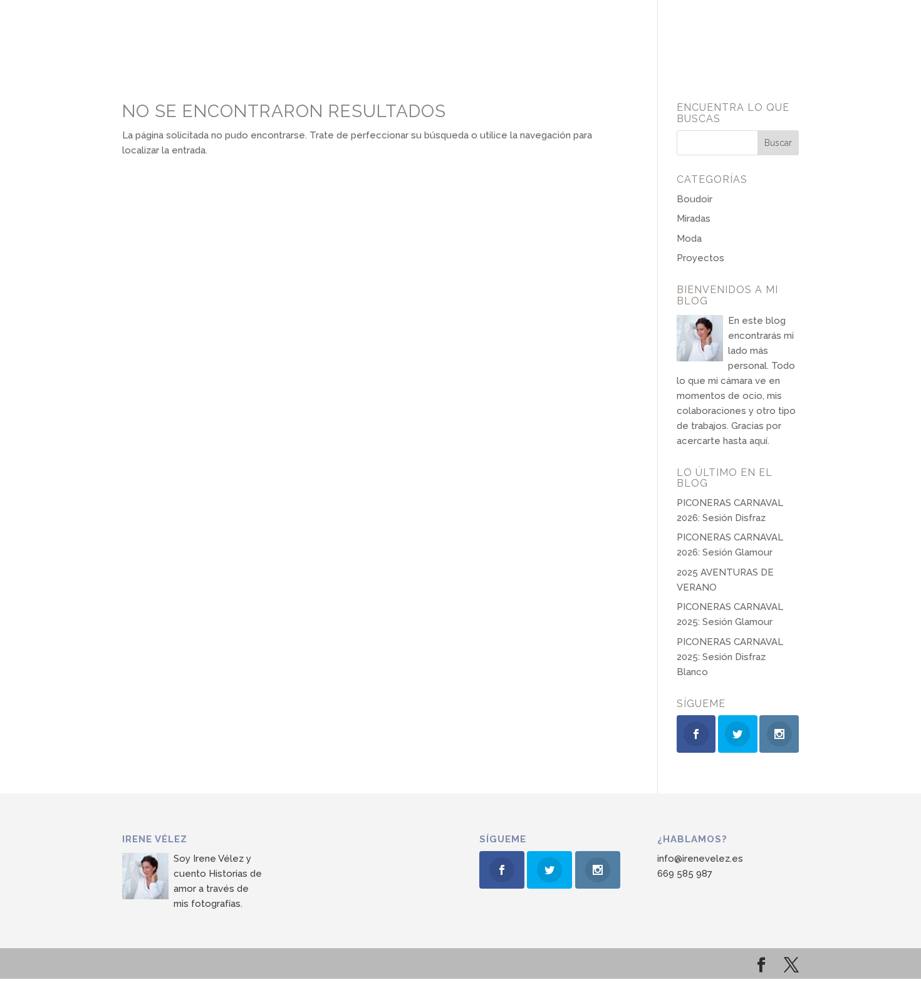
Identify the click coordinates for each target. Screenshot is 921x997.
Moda (689, 238)
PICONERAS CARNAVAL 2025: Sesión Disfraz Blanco (730, 657)
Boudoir (694, 199)
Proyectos (700, 258)
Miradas (693, 218)
